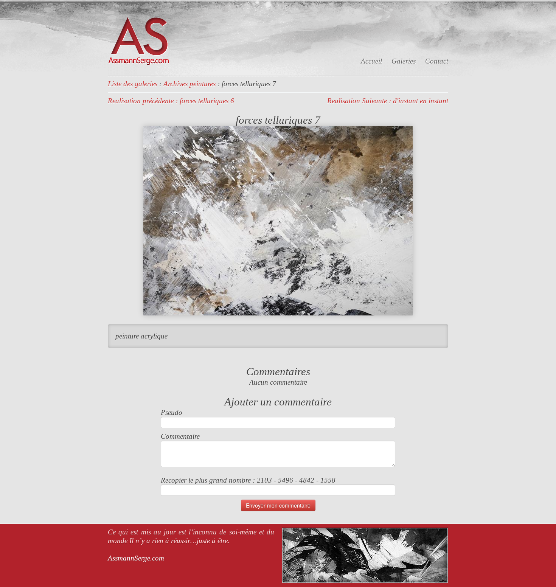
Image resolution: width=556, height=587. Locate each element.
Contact (436, 61)
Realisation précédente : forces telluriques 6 (171, 101)
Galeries (403, 61)
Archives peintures (189, 84)
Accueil (371, 61)
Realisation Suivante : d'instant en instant (387, 101)
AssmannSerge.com (136, 558)
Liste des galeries (132, 84)
